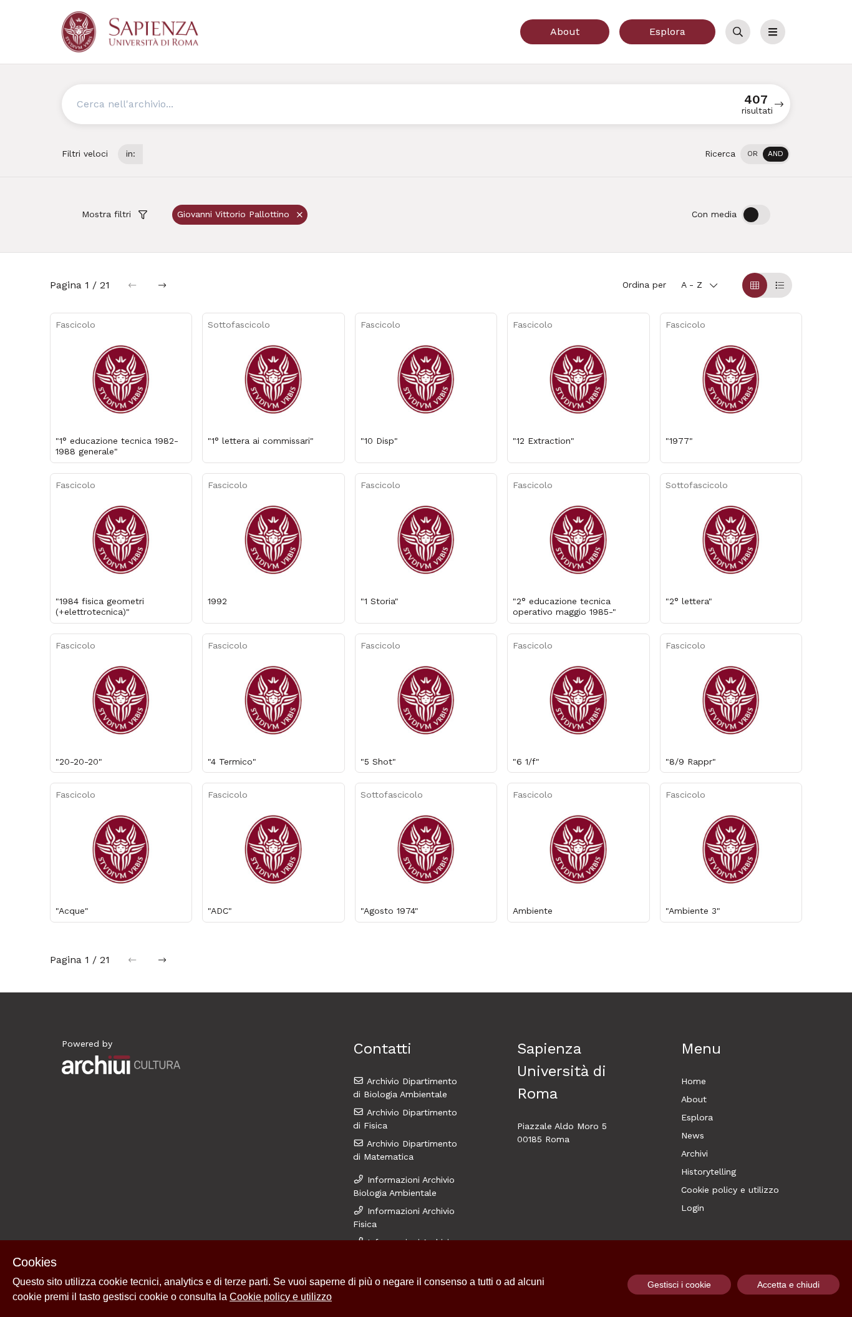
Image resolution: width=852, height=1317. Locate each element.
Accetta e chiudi (788, 1285)
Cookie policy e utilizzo (730, 1190)
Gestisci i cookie (679, 1285)
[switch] (765, 154)
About (564, 31)
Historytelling (708, 1172)
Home (693, 1081)
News (692, 1135)
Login (692, 1208)
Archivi (694, 1153)
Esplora (667, 31)
